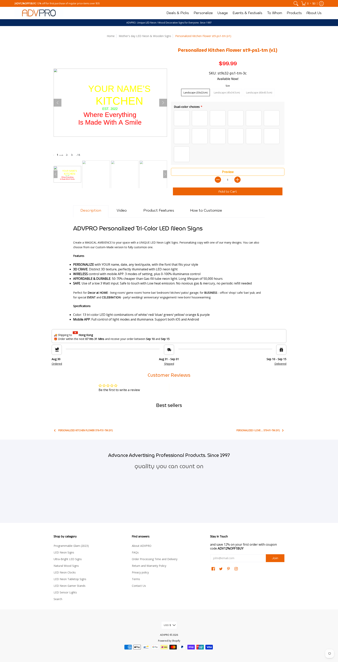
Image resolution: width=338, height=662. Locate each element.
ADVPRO (164, 635)
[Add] (237, 180)
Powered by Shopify (169, 640)
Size (228, 85)
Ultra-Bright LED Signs (68, 559)
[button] (308, 3)
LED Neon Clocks (65, 572)
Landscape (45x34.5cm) (227, 92)
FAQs (135, 552)
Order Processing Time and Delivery (154, 559)
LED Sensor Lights (65, 592)
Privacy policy (140, 572)
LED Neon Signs (64, 552)
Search (58, 599)
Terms (136, 579)
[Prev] (57, 103)
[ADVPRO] (38, 13)
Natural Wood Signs (66, 566)
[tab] (90, 211)
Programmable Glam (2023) (71, 546)
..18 (78, 155)
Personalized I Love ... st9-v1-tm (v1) (258, 430)
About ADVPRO (141, 546)
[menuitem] (295, 3)
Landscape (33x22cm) (195, 92)
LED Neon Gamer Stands (69, 586)
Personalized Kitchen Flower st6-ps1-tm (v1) (85, 430)
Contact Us (139, 586)
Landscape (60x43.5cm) (259, 92)
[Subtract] (218, 180)
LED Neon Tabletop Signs (70, 579)
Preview (228, 172)
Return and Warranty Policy (149, 566)
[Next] (163, 103)
